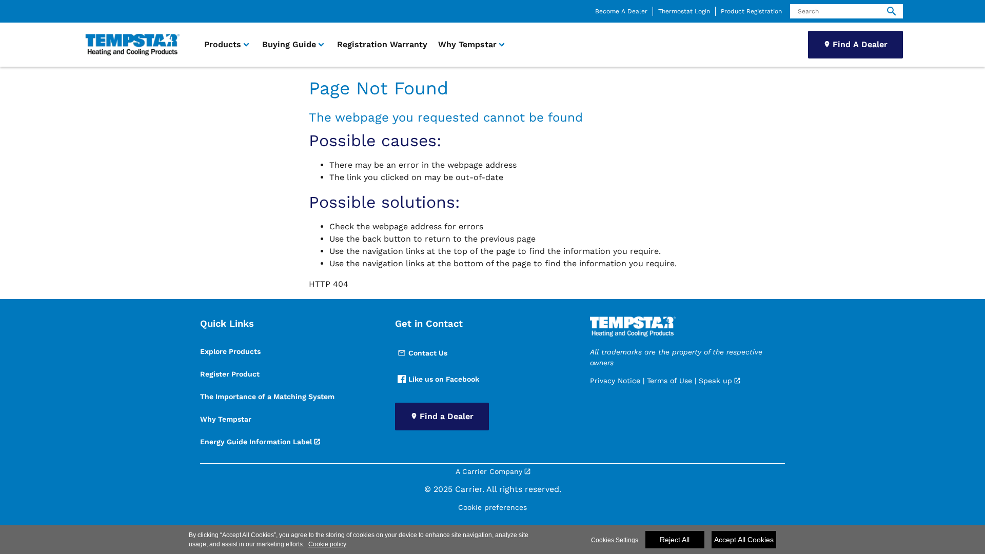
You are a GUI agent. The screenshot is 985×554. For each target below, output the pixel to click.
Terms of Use (669, 381)
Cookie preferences (492, 507)
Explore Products (230, 351)
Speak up (715, 381)
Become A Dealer (621, 11)
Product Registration (751, 11)
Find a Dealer (447, 416)
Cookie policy (327, 544)
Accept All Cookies (744, 540)
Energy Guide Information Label (256, 442)
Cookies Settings (614, 540)
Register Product (230, 374)
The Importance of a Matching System (267, 396)
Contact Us (427, 353)
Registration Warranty (382, 44)
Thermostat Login (684, 11)
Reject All (675, 540)
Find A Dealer (860, 44)
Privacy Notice (615, 381)
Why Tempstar (225, 419)
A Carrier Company (489, 471)
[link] (131, 45)
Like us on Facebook (443, 379)
